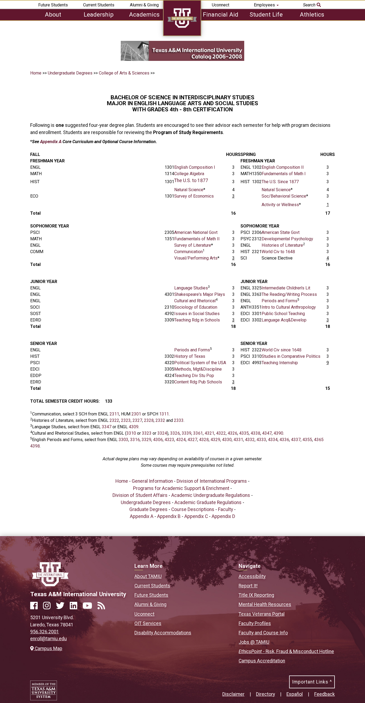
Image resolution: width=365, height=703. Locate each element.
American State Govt (281, 232)
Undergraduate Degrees (71, 73)
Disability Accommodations (162, 632)
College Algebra (189, 173)
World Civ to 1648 (278, 251)
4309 (133, 426)
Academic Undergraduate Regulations (210, 495)
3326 (175, 433)
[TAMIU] (182, 34)
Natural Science (188, 189)
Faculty (225, 509)
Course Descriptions (192, 509)
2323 (126, 420)
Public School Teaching (283, 313)
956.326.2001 (44, 631)
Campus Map (47, 648)
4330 (227, 439)
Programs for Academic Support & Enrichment (181, 488)
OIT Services (147, 623)
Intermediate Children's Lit (286, 287)
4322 (221, 433)
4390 (278, 433)
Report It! (248, 585)
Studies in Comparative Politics (291, 356)
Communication (188, 251)
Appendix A (50, 141)
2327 (137, 420)
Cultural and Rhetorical (195, 300)
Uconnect (220, 4)
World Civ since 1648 (281, 349)
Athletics (312, 14)
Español (294, 694)
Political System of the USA (200, 362)
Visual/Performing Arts (196, 258)
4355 (307, 439)
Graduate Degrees (148, 509)
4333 (261, 439)
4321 (209, 433)
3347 (106, 426)
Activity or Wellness (280, 204)
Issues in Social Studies (197, 313)
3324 (162, 433)
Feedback (324, 694)
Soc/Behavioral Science (284, 196)
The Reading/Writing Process (289, 294)
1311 (164, 414)
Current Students (98, 4)
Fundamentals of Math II (197, 238)
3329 (146, 439)
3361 (198, 433)
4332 (250, 439)
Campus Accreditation (262, 660)
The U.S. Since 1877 (280, 181)
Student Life (266, 14)
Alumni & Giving (144, 4)
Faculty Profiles (255, 623)
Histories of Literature (282, 245)
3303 (123, 439)
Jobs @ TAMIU (254, 642)
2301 (136, 414)
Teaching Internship (280, 362)
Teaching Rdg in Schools (197, 320)
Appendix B (169, 516)
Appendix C (196, 516)
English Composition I (194, 167)
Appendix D (223, 516)
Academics (144, 14)
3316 (135, 439)
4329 (215, 439)
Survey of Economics (194, 196)
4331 (238, 439)
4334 (273, 439)
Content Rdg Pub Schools (198, 381)
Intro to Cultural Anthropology (289, 307)
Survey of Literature (192, 245)
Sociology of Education (195, 307)
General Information (152, 481)
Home (35, 73)
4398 (35, 446)
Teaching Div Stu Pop (194, 375)
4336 (284, 439)
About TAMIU (148, 576)
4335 (244, 433)
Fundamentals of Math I (284, 173)
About (53, 14)
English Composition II (283, 167)
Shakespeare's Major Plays (199, 294)
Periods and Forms (279, 300)
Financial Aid (220, 14)
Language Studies (191, 287)
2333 (179, 420)
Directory (265, 694)
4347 (267, 433)
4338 (255, 433)
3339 (186, 433)
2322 (114, 420)
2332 (160, 420)
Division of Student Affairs (140, 495)
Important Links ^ (312, 682)
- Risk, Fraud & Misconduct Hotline (286, 651)
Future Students (53, 4)
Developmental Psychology (287, 238)
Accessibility (252, 576)
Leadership (99, 14)
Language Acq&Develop (284, 320)
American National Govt (196, 232)
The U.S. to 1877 (191, 180)
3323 (147, 433)
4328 (204, 439)
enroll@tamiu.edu (48, 638)
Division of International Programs (212, 481)
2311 (114, 414)
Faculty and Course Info (263, 632)
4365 (319, 439)
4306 (158, 439)
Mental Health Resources (265, 604)
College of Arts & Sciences (124, 73)
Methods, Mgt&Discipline (198, 369)
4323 (169, 439)
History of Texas (189, 356)
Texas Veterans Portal (262, 614)
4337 (295, 439)
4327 (192, 439)
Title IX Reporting (256, 595)
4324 (181, 439)
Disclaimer (233, 694)
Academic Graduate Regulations (208, 502)
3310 (131, 433)
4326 (232, 433)
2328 (149, 420)
